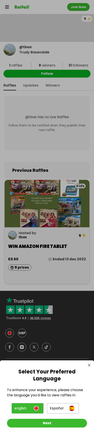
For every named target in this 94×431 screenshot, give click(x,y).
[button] (28, 408)
